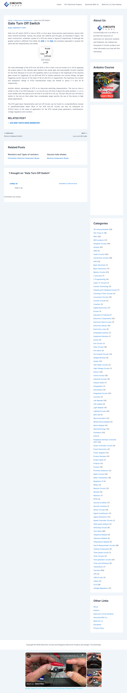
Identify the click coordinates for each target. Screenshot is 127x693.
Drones (96, 311)
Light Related (98, 408)
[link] (29, 656)
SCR (42, 41)
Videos (96, 581)
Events (96, 340)
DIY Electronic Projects (73, 4)
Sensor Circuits (99, 510)
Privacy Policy (98, 628)
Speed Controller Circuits (103, 520)
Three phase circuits (101, 553)
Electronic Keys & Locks (102, 322)
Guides (96, 361)
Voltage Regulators (100, 588)
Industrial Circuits (100, 379)
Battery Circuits (99, 272)
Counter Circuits (99, 301)
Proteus (96, 467)
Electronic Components (26, 158)
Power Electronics (100, 449)
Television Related (100, 538)
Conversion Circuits (100, 297)
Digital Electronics (100, 308)
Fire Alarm (97, 351)
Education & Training (101, 315)
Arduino (96, 247)
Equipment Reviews (100, 336)
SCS (51, 41)
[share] (82, 655)
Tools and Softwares (101, 563)
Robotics (96, 495)
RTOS (95, 499)
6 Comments (12, 158)
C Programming (99, 279)
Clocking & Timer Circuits (103, 294)
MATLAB (96, 415)
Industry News (98, 383)
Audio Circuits (98, 254)
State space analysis (101, 524)
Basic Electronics (99, 269)
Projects (96, 463)
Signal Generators (100, 517)
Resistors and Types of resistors (23, 154)
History (96, 372)
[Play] (94, 672)
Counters (96, 304)
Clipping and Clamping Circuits (105, 290)
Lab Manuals (98, 400)
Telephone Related (100, 535)
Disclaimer (97, 625)
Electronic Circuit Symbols (103, 614)
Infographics (98, 386)
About (95, 607)
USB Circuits (98, 577)
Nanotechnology (99, 429)
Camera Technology (101, 286)
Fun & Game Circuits (101, 354)
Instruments (97, 390)
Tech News (97, 531)
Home (59, 4)
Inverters (96, 397)
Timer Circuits (98, 556)
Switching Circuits (100, 528)
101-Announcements (101, 229)
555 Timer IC (98, 233)
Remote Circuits (99, 488)
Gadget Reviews (99, 358)
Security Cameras (100, 506)
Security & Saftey (99, 503)
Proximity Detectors (101, 471)
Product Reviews (99, 456)
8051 (95, 237)
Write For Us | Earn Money (111, 4)
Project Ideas (98, 460)
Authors (96, 610)
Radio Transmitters (100, 478)
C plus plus (97, 276)
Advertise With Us (92, 4)
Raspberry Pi (98, 481)
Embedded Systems (100, 333)
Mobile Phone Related (101, 422)
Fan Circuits (97, 343)
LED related (97, 404)
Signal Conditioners (100, 513)
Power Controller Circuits (103, 446)
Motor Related (98, 425)
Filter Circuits (98, 347)
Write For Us (98, 621)
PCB (95, 436)
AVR (95, 261)
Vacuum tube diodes (56, 154)
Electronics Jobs (99, 329)
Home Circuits (98, 375)
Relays (95, 485)
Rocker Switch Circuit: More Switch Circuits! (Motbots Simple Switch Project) (56, 656)
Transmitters (98, 567)
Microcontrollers (99, 418)
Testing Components (101, 549)
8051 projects (98, 240)
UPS (95, 574)
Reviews (96, 492)
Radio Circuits (98, 474)
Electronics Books (100, 326)
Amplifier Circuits (99, 244)
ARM (95, 251)
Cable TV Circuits (100, 283)
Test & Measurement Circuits (104, 545)
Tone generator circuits (102, 560)
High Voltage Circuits (101, 368)
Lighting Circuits (99, 411)
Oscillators (97, 433)
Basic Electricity (99, 265)
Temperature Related (101, 542)
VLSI (95, 585)
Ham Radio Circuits (100, 365)
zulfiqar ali (13, 184)
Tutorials (96, 570)
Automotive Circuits (100, 258)
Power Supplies (99, 453)
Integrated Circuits (100, 393)
